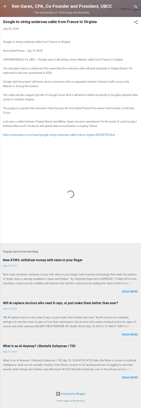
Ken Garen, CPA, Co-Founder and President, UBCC (62, 6)
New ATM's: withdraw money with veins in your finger (43, 260)
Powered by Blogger (72, 393)
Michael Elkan (78, 401)
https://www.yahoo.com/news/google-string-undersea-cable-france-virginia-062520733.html (59, 134)
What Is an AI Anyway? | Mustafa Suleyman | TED (39, 346)
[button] (136, 23)
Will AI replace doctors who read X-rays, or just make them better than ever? (60, 303)
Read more (130, 291)
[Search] (136, 7)
